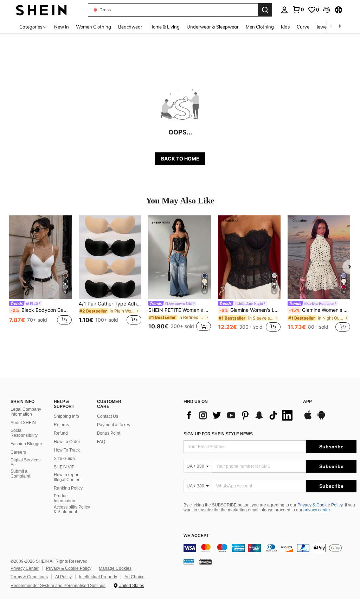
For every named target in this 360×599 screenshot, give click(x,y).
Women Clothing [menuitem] (93, 27)
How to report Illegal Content (68, 477)
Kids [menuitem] (285, 27)
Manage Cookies (115, 568)
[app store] (308, 418)
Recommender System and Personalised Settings (58, 585)
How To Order (67, 441)
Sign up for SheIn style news (218, 433)
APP (307, 401)
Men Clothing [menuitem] (260, 27)
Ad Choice (134, 576)
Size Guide (64, 458)
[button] (326, 10)
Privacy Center (25, 568)
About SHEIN (23, 422)
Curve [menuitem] (303, 27)
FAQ (101, 441)
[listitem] (40, 274)
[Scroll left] (331, 26)
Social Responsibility (24, 433)
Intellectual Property (98, 576)
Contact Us (107, 416)
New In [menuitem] (61, 27)
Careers (18, 452)
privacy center (316, 509)
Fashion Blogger (26, 443)
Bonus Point (108, 433)
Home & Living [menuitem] (164, 27)
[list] (240, 415)
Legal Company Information (26, 412)
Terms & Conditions (29, 576)
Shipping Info (66, 416)
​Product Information (64, 498)
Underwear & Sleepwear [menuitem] (213, 27)
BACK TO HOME (180, 159)
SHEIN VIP (64, 467)
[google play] (321, 418)
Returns (61, 424)
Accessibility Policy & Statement (72, 510)
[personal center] (284, 10)
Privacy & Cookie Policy (320, 505)
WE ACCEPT (196, 536)
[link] (298, 9)
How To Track (67, 450)
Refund (61, 433)
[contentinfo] (270, 548)
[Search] (265, 10)
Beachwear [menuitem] (130, 27)
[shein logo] (41, 9)
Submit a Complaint (20, 474)
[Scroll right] (339, 26)
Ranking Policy (68, 488)
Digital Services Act (25, 462)
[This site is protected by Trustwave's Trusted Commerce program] (189, 561)
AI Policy (63, 576)
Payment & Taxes (113, 424)
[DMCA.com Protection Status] (205, 561)
